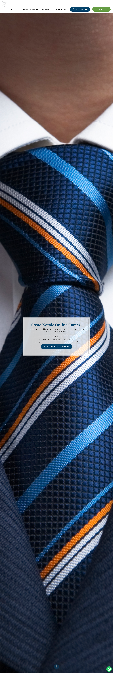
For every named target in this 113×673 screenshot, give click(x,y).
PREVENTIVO (81, 9)
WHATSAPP (103, 9)
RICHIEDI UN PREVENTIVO (58, 346)
